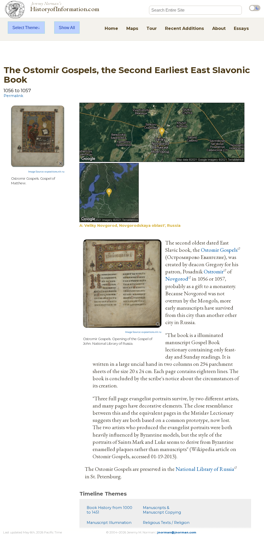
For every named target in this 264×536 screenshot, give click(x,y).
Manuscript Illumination (109, 522)
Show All (67, 27)
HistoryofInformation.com (65, 6)
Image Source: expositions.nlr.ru (46, 171)
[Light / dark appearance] (254, 8)
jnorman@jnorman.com (176, 532)
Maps (132, 28)
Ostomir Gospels (219, 249)
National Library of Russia (205, 468)
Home (111, 28)
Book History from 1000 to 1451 (109, 510)
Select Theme (25, 27)
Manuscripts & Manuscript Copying (162, 510)
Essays (241, 28)
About (219, 28)
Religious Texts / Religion (166, 522)
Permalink (13, 95)
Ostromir (214, 271)
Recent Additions (184, 28)
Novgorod (176, 278)
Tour (151, 28)
